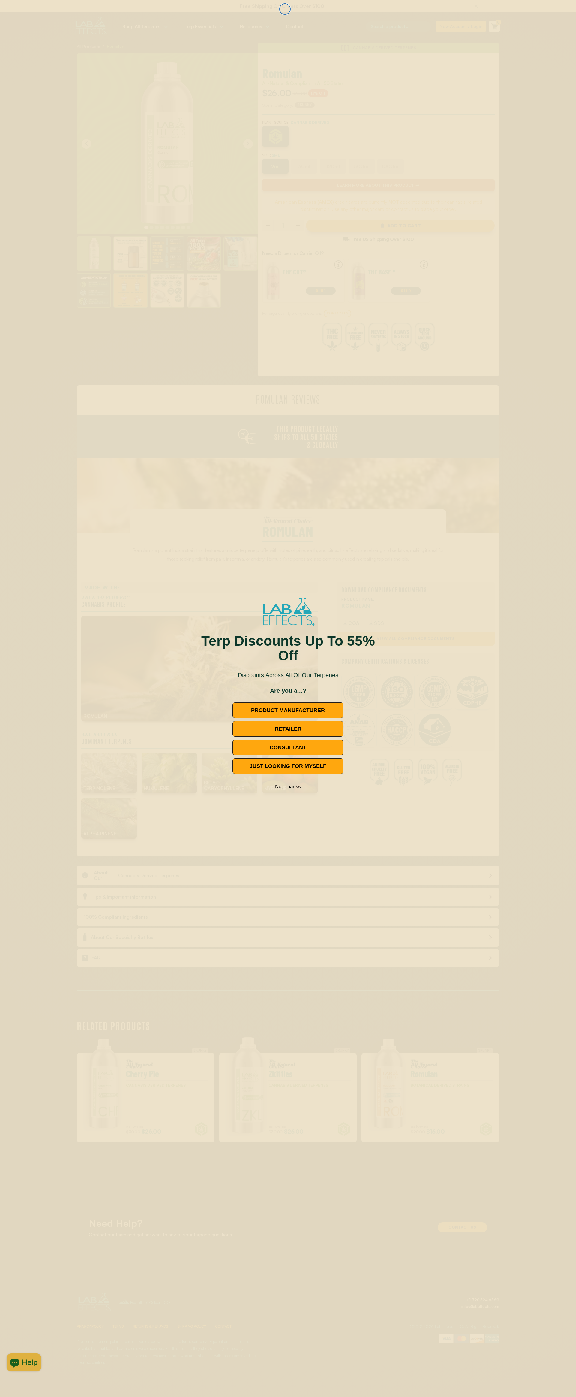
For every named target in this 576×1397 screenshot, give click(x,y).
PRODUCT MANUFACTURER (288, 710)
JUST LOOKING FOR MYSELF (288, 766)
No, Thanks (288, 786)
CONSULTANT (288, 747)
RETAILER (288, 729)
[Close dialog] (285, 9)
